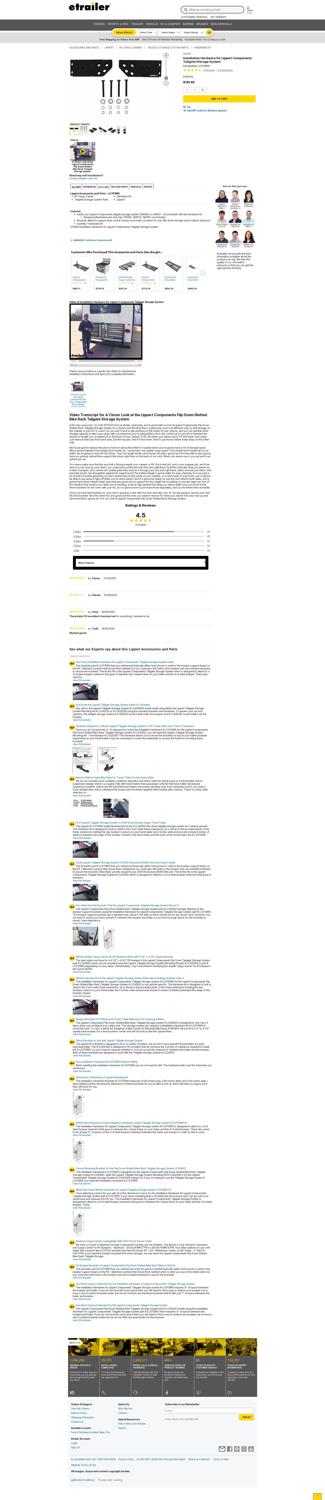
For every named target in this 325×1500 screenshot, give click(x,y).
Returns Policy (79, 1412)
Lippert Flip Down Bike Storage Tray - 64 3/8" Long (172, 278)
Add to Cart (219, 98)
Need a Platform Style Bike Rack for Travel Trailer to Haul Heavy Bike (114, 777)
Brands (202, 24)
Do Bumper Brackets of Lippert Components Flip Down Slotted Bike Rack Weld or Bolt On (126, 1265)
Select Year (146, 32)
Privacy (168, 1419)
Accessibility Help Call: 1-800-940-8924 (93, 1459)
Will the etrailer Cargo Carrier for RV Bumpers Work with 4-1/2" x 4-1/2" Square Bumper (124, 956)
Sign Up (75, 1447)
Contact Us (77, 1421)
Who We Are (125, 1408)
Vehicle (152, 24)
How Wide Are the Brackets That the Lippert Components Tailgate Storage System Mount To (127, 905)
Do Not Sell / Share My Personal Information (161, 1459)
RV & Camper (170, 24)
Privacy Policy (126, 1459)
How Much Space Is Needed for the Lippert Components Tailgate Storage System (121, 1305)
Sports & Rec (118, 24)
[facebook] (230, 1449)
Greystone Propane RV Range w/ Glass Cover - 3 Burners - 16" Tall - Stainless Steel (103, 278)
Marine (188, 24)
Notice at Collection (199, 1459)
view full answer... (82, 719)
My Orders (218, 17)
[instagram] (244, 1449)
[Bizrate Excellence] (83, 1480)
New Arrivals (221, 24)
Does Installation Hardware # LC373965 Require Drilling (106, 1061)
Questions (225, 70)
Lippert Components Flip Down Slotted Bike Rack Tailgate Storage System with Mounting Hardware (150, 278)
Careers (122, 1412)
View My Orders (80, 1408)
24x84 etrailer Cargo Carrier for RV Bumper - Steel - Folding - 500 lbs (127, 278)
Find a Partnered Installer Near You (90, 1432)
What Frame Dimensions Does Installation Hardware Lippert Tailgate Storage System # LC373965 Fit (131, 1122)
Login (74, 1442)
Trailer (137, 24)
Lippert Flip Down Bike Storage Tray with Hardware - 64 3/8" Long (195, 278)
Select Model (191, 32)
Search (122, 1428)
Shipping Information (82, 1417)
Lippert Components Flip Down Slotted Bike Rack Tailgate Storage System (81, 278)
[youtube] (251, 1449)
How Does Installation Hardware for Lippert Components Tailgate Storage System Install (124, 662)
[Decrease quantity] (187, 90)
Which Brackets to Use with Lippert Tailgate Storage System (109, 1040)
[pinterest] (237, 1449)
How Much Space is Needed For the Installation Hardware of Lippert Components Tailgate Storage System (135, 1284)
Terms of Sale (221, 1459)
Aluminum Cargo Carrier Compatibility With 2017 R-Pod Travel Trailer (114, 1241)
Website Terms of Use (83, 1465)
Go (209, 32)
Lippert (187, 53)
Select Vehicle (124, 32)
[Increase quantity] (203, 90)
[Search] (186, 9)
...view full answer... (82, 679)
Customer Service (194, 17)
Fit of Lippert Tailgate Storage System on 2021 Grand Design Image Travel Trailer (121, 822)
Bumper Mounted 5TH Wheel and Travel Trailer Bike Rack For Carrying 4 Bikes (120, 1019)
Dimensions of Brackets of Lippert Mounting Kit (102, 1077)
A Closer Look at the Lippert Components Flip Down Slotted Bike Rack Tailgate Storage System (78, 400)
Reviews (209, 70)
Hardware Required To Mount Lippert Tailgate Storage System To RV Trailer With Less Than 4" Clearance (135, 726)
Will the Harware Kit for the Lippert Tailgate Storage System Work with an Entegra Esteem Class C (130, 978)
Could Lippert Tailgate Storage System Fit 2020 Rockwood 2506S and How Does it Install (125, 862)
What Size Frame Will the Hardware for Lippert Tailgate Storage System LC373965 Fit (123, 1189)
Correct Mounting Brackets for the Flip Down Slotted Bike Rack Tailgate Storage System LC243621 (131, 1168)
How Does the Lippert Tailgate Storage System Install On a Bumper (113, 704)
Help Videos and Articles (132, 1423)
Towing (99, 24)
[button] (202, 273)
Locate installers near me (83, 178)
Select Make (168, 32)
